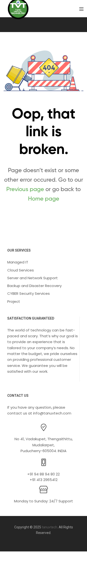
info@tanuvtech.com (52, 413)
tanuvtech (49, 527)
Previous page (25, 189)
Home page (43, 198)
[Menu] (81, 8)
